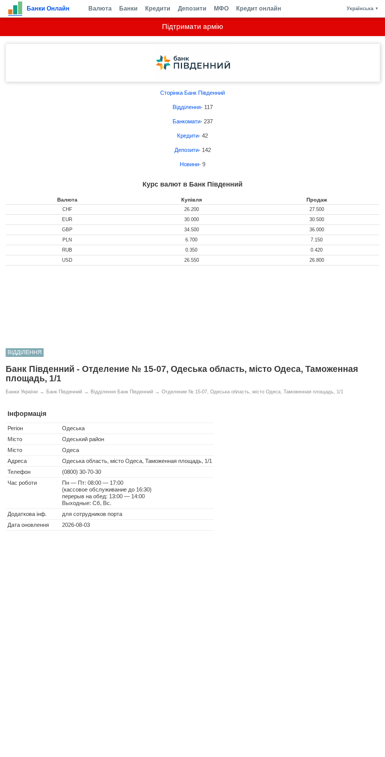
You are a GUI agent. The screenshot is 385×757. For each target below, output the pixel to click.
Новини (189, 164)
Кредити (157, 8)
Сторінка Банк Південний (192, 93)
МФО (221, 8)
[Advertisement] (192, 306)
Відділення (187, 107)
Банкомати (186, 121)
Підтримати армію (192, 26)
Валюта (100, 8)
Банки (128, 8)
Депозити (192, 8)
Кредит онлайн (258, 8)
